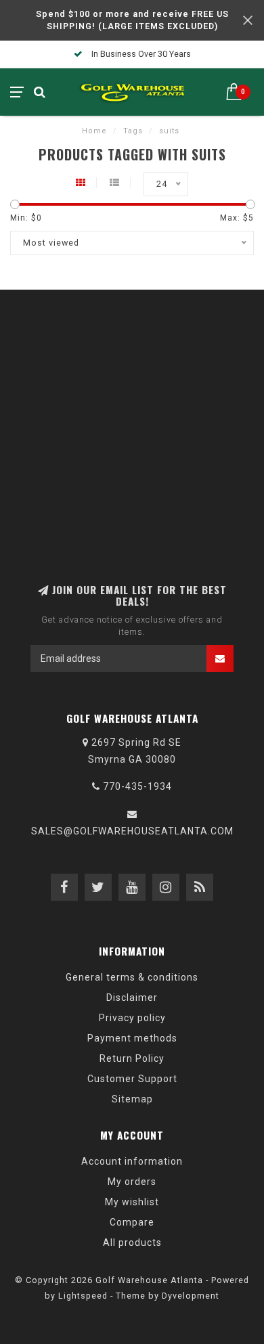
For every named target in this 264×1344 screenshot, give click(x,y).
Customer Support (132, 1078)
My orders (132, 1181)
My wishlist (132, 1201)
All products (132, 1242)
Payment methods (132, 1038)
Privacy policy (132, 1017)
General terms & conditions (132, 977)
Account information (132, 1161)
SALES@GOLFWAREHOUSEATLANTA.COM (132, 831)
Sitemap (132, 1099)
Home (94, 131)
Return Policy (132, 1058)
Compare (132, 1222)
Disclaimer (132, 997)
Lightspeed (83, 1296)
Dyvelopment (190, 1296)
